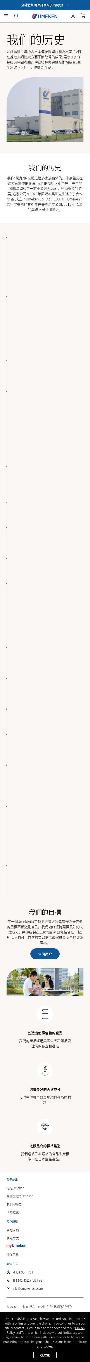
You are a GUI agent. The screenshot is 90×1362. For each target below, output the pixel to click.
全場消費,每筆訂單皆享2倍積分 (43, 5)
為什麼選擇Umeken (20, 1196)
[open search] (16, 16)
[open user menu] (73, 16)
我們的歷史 (14, 1204)
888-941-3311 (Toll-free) (27, 1280)
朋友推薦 (13, 1212)
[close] (82, 7)
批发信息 (13, 1254)
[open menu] (5, 16)
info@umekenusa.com (27, 1288)
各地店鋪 (13, 1230)
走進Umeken (15, 1188)
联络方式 (13, 1238)
